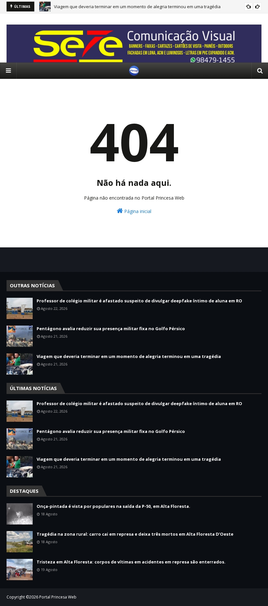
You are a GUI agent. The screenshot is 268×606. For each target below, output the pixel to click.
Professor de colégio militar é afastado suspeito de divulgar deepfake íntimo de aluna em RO (139, 301)
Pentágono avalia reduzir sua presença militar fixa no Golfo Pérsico (111, 328)
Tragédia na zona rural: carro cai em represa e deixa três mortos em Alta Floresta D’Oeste (135, 534)
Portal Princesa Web (57, 597)
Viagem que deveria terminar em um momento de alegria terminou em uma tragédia (137, 6)
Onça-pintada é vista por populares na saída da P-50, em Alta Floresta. (113, 506)
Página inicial (137, 211)
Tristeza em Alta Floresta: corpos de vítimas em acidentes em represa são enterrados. (131, 562)
